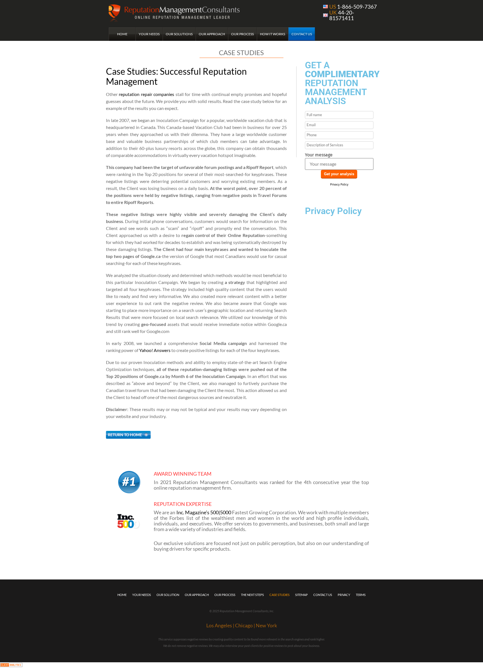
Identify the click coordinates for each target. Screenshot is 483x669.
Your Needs (149, 34)
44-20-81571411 (341, 15)
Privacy (344, 595)
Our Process (242, 34)
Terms (361, 595)
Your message (319, 155)
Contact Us (302, 34)
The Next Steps (252, 595)
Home (122, 34)
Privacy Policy (339, 184)
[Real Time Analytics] (11, 665)
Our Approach (212, 34)
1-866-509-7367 (353, 6)
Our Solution (168, 595)
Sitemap (301, 595)
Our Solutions (179, 34)
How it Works (272, 34)
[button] (128, 435)
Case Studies (279, 595)
